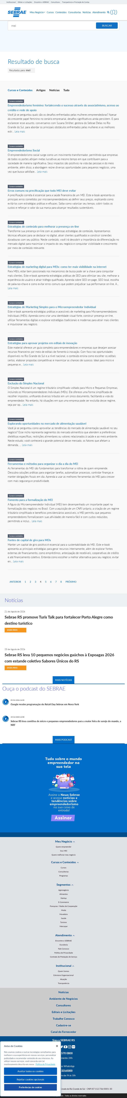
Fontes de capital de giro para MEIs (29, 540)
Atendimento (99, 12)
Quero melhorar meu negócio (64, 855)
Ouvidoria (63, 945)
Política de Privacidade (63, 953)
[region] (30, 1068)
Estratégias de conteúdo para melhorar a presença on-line (43, 226)
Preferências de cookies (30, 1087)
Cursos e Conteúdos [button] (63, 862)
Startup (64, 898)
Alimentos (63, 894)
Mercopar (64, 926)
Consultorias (74, 12)
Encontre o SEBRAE (41, 2)
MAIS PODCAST (63, 739)
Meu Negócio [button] (63, 841)
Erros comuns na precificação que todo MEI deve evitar (42, 190)
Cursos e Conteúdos (20, 90)
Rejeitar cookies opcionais (30, 1079)
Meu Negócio (37, 12)
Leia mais (20, 131)
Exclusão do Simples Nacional (26, 383)
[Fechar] (57, 1046)
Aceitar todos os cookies (31, 1071)
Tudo (66, 90)
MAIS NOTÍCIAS (63, 680)
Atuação (63, 979)
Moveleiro (63, 914)
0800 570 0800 (63, 1053)
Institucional (11, 2)
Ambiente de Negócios (63, 998)
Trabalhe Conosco (63, 1018)
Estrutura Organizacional (63, 975)
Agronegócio (63, 890)
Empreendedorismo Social (24, 150)
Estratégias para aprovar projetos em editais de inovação (42, 343)
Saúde (63, 918)
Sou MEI (63, 851)
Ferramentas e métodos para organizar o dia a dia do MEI (43, 463)
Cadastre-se (63, 1025)
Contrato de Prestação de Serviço (63, 957)
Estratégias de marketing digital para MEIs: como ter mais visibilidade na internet (57, 266)
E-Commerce (63, 902)
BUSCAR (107, 25)
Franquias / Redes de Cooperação (63, 906)
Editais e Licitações (25, 2)
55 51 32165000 (63, 1070)
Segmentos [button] (63, 884)
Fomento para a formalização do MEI (30, 499)
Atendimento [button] (63, 935)
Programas (63, 875)
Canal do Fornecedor (63, 1031)
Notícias (87, 12)
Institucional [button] (63, 965)
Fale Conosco (63, 949)
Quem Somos (63, 971)
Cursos (50, 12)
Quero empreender (63, 847)
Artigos (41, 90)
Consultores (55, 2)
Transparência (63, 983)
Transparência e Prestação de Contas (75, 2)
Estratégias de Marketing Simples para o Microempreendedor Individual (52, 307)
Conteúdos (61, 12)
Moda (63, 910)
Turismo (63, 922)
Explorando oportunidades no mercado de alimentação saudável (47, 423)
